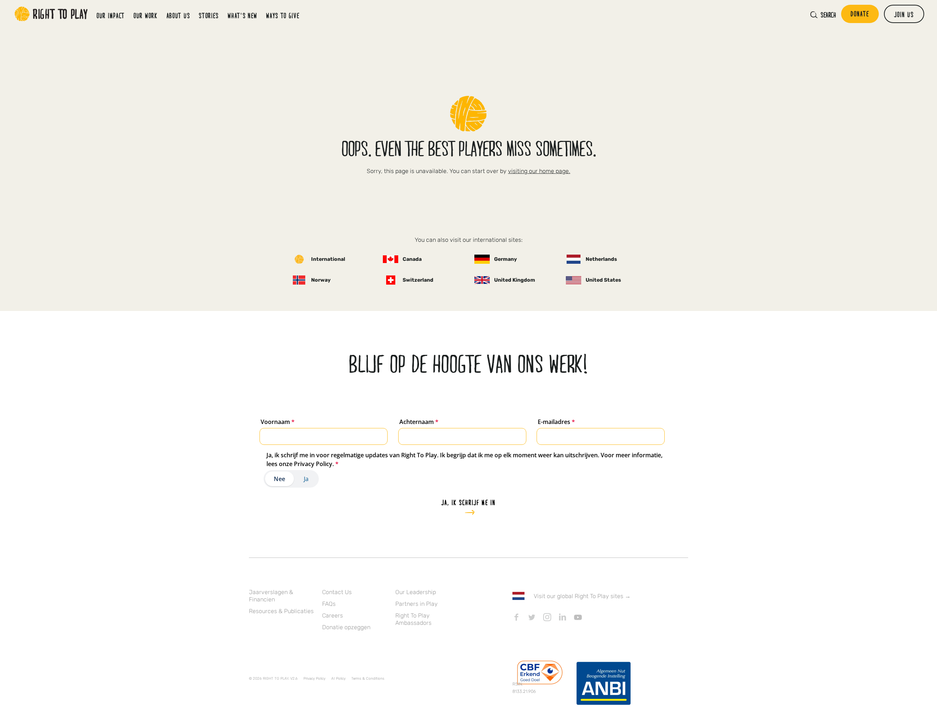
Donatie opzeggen (346, 627)
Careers (332, 615)
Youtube (578, 617)
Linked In (563, 617)
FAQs (329, 603)
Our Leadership (415, 592)
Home (51, 14)
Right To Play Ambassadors (413, 619)
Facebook (516, 617)
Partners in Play (416, 603)
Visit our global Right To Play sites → (582, 596)
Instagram (547, 617)
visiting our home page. (539, 171)
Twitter (532, 617)
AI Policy (338, 678)
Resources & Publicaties (281, 611)
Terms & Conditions (367, 678)
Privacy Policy (314, 678)
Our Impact (111, 15)
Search (828, 14)
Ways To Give (282, 15)
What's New (242, 15)
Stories (209, 15)
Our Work (146, 15)
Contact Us (337, 592)
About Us (178, 15)
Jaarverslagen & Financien (271, 596)
